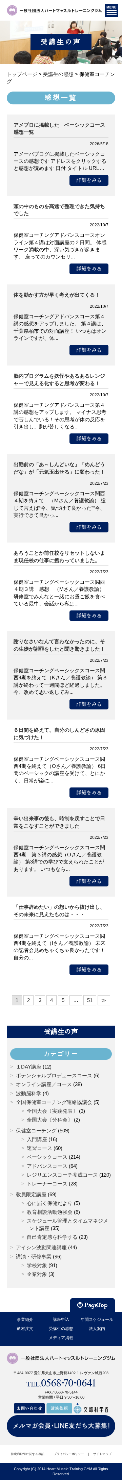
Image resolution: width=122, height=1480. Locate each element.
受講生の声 (61, 1031)
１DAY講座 (28, 1067)
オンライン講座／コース (44, 1084)
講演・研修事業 (34, 1256)
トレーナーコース (47, 1183)
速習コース (39, 1148)
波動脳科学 (28, 1093)
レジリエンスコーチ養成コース (62, 1175)
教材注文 (25, 1328)
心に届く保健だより (50, 1203)
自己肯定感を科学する (52, 1237)
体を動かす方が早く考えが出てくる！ (57, 295)
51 (90, 1000)
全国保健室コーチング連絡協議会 (54, 1102)
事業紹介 (25, 1319)
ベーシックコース (47, 1157)
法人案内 (97, 1328)
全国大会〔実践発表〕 (52, 1111)
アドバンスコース (47, 1166)
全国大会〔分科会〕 (50, 1120)
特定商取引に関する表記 (27, 1454)
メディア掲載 (61, 1337)
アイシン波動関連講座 (41, 1247)
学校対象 (37, 1265)
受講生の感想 (61, 1328)
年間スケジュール (97, 1319)
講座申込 (61, 1319)
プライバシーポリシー (69, 1454)
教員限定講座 (31, 1194)
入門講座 (37, 1139)
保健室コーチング (36, 1130)
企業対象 (37, 1274)
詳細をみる (89, 180)
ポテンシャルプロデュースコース (54, 1075)
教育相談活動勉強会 (50, 1212)
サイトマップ (102, 1454)
